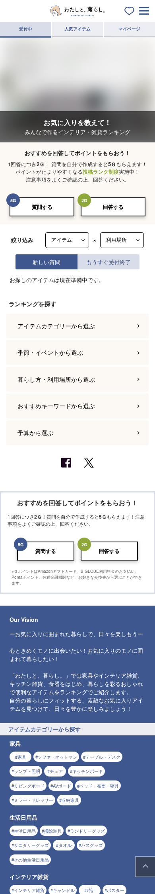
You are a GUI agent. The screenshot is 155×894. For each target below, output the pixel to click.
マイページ (129, 29)
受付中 (25, 29)
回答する (113, 206)
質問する (42, 206)
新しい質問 (46, 262)
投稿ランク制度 (101, 171)
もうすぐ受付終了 (108, 262)
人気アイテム (77, 29)
